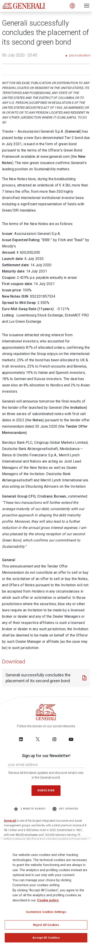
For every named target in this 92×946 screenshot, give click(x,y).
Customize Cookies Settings (46, 912)
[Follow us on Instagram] (54, 739)
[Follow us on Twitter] (37, 739)
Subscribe (46, 790)
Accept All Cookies (45, 937)
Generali (10, 820)
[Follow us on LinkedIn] (21, 739)
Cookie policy (48, 900)
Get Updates (68, 808)
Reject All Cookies (46, 925)
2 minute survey (33, 808)
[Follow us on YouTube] (71, 739)
